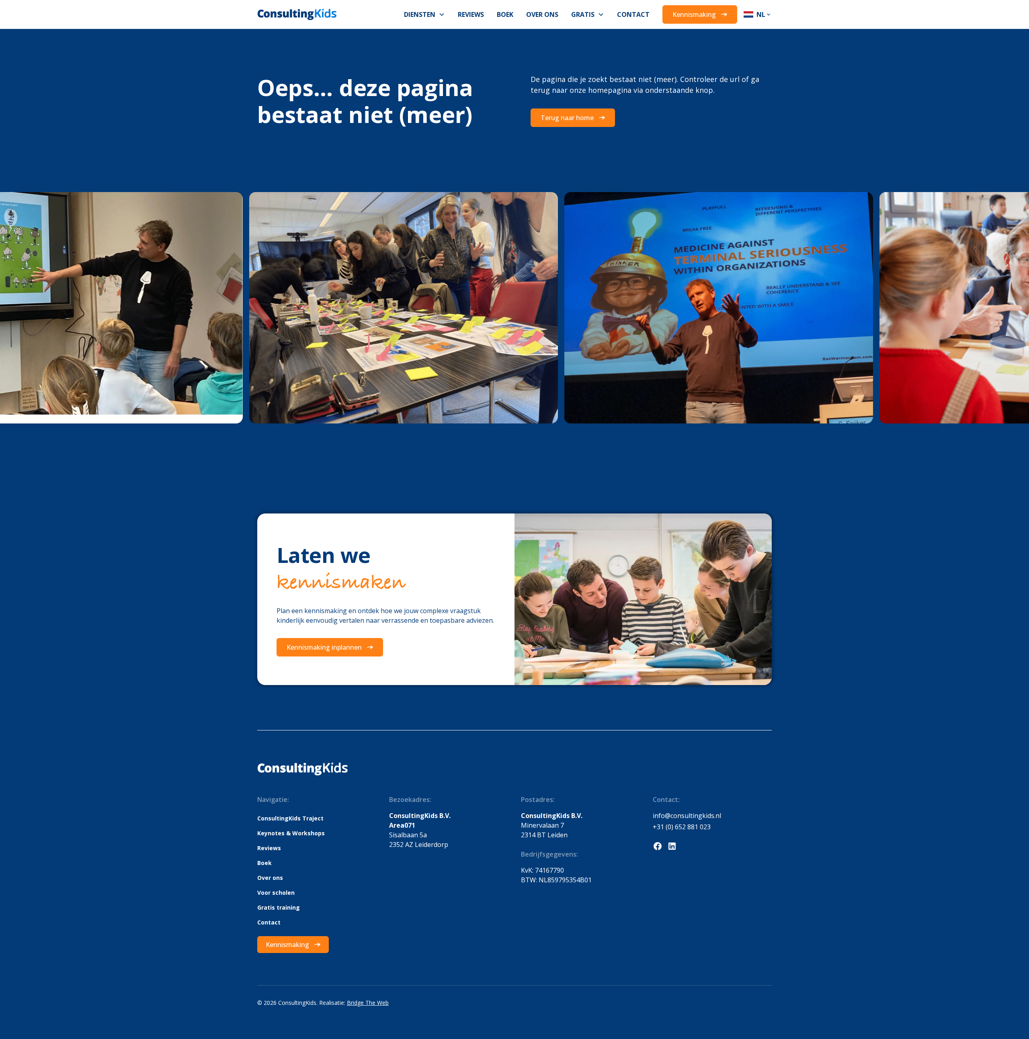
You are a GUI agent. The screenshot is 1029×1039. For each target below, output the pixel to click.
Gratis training (278, 907)
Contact (633, 14)
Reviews (471, 14)
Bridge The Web (368, 1002)
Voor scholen (276, 892)
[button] (424, 14)
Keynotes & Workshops (291, 833)
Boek (505, 14)
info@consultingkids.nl (687, 815)
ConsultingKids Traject (290, 818)
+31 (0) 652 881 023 (682, 826)
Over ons (542, 14)
